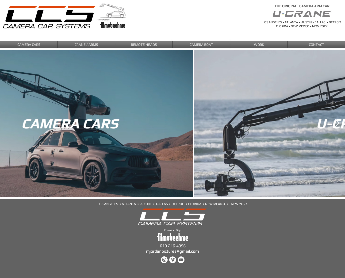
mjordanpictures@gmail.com (172, 251)
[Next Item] (337, 123)
